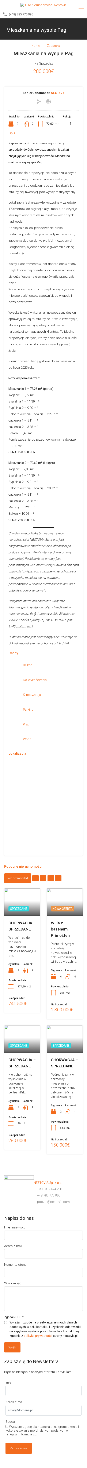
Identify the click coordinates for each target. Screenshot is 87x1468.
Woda (27, 739)
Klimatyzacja (32, 695)
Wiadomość (12, 1283)
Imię (8, 1382)
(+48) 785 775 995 (21, 14)
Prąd (26, 724)
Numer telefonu (15, 1265)
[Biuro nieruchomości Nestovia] (43, 5)
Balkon (27, 665)
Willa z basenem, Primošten (60, 929)
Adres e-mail (13, 1246)
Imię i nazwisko (14, 1227)
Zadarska (53, 46)
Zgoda (10, 1422)
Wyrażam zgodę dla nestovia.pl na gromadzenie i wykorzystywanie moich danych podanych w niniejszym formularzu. (42, 1430)
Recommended (17, 878)
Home (35, 46)
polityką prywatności (38, 1336)
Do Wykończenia (35, 680)
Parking (28, 709)
